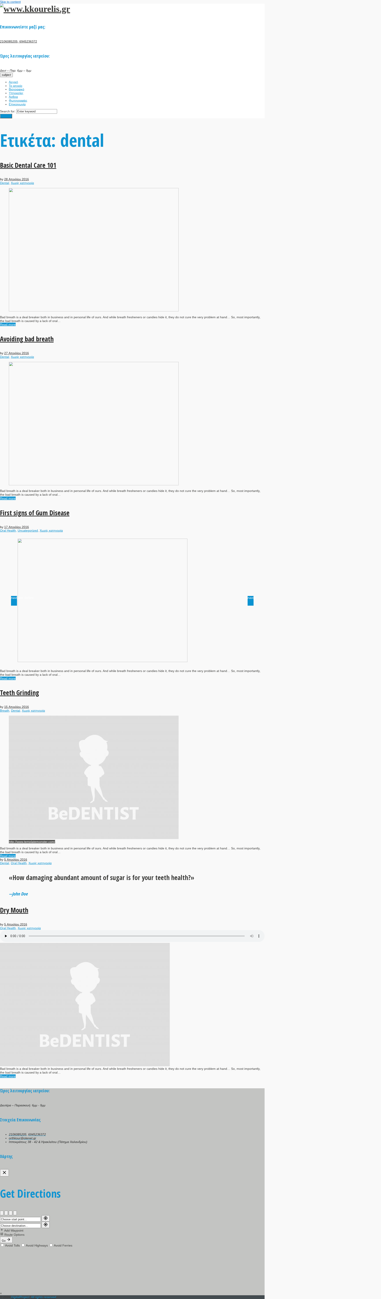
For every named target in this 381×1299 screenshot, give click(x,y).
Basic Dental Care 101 (28, 165)
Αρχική (13, 82)
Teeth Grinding (19, 692)
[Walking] (6, 1213)
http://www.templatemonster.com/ (32, 841)
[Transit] (15, 1213)
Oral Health (8, 530)
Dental (4, 183)
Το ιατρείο (15, 85)
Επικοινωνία (17, 104)
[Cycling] (10, 1213)
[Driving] (2, 1213)
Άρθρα (13, 97)
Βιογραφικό (16, 89)
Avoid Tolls (12, 1245)
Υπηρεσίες (16, 93)
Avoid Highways (37, 1245)
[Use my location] (46, 1218)
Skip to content (10, 2)
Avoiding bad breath (27, 338)
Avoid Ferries (62, 1245)
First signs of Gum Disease (34, 512)
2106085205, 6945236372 (18, 41)
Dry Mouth (14, 910)
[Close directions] (4, 1172)
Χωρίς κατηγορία (22, 183)
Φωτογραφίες (18, 100)
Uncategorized (28, 530)
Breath (4, 710)
